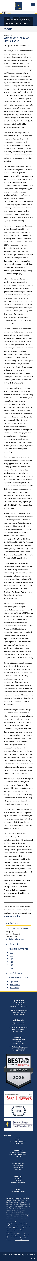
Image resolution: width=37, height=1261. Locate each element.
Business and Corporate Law (18, 1141)
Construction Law (18, 1143)
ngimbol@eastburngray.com (16, 939)
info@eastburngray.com (20, 1010)
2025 (11, 956)
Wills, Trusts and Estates (18, 1191)
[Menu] (33, 4)
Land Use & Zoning (18, 1165)
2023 (11, 962)
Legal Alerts (14, 982)
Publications (16, 20)
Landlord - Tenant (18, 1167)
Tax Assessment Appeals (18, 1182)
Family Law (18, 1156)
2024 (11, 959)
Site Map (24, 1200)
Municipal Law (18, 1176)
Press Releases (15, 985)
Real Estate (18, 1180)
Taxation (18, 1189)
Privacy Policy (16, 1200)
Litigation (18, 1169)
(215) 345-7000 (20, 1012)
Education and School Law (18, 1152)
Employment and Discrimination (18, 1154)
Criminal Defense (18, 1150)
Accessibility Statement (22, 1240)
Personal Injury (18, 1178)
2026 (11, 953)
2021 (11, 968)
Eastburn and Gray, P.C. (17, 1198)
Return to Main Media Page (13, 916)
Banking (18, 1137)
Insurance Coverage (18, 1163)
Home (8, 20)
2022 (11, 965)
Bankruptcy (18, 1139)
